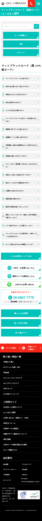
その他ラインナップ (11, 394)
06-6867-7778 (23, 297)
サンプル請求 (11, 348)
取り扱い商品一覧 (12, 356)
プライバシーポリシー (9, 469)
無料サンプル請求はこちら (24, 276)
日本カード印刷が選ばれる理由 (15, 444)
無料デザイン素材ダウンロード (15, 434)
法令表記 (24, 469)
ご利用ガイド (10, 402)
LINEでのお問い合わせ (24, 285)
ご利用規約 (6, 474)
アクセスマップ (26, 464)
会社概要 (5, 464)
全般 (21, 44)
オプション (21, 52)
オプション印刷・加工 (11, 367)
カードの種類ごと (21, 35)
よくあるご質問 (9, 412)
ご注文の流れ (22, 323)
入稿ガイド (22, 333)
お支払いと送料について (12, 407)
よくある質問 (22, 313)
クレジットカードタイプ (12, 378)
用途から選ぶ (8, 362)
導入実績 (7, 439)
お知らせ (24, 474)
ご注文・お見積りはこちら (24, 268)
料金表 (6, 372)
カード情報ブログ (10, 450)
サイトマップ (7, 480)
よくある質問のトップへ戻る (21, 256)
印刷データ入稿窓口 (32, 348)
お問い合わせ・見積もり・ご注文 (16, 418)
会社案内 (7, 458)
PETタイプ (7, 388)
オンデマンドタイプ (11, 383)
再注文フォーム (9, 423)
